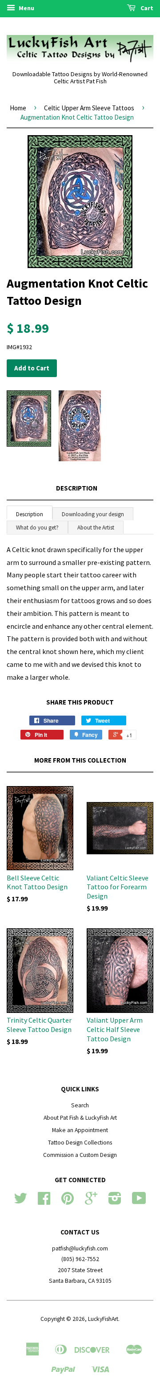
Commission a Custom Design (80, 1155)
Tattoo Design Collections (80, 1142)
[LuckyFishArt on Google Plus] (91, 1201)
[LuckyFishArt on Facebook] (44, 1201)
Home (18, 108)
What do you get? (37, 527)
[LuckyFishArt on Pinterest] (67, 1201)
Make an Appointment (80, 1130)
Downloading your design (93, 514)
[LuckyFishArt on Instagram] (115, 1201)
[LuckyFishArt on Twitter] (20, 1201)
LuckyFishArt (103, 1319)
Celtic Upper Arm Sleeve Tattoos (89, 108)
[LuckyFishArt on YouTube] (139, 1201)
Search (80, 1105)
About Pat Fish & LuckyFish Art (80, 1117)
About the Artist (95, 527)
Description (76, 488)
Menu (25, 8)
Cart (146, 8)
